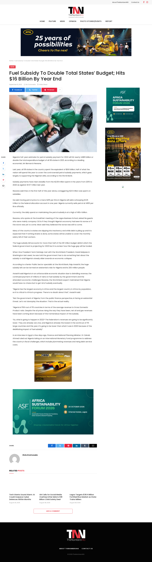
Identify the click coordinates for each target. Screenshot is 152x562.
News (62, 21)
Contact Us (135, 2)
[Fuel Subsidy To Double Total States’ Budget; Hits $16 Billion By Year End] (53, 123)
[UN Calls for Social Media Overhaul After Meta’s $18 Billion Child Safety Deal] (53, 484)
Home (42, 21)
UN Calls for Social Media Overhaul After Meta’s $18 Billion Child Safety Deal (50, 497)
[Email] (3, 185)
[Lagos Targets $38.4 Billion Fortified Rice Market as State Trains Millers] (83, 484)
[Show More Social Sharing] (60, 90)
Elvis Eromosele (30, 455)
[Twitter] (3, 168)
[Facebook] (3, 163)
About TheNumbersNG (120, 2)
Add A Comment (53, 511)
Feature (52, 21)
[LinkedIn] (3, 174)
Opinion (72, 21)
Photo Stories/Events (90, 21)
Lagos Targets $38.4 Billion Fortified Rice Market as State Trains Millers (83, 497)
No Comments (31, 84)
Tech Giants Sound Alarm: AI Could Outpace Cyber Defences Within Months (22, 497)
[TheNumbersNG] (76, 11)
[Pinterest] (3, 180)
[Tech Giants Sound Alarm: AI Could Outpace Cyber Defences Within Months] (22, 484)
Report (108, 21)
